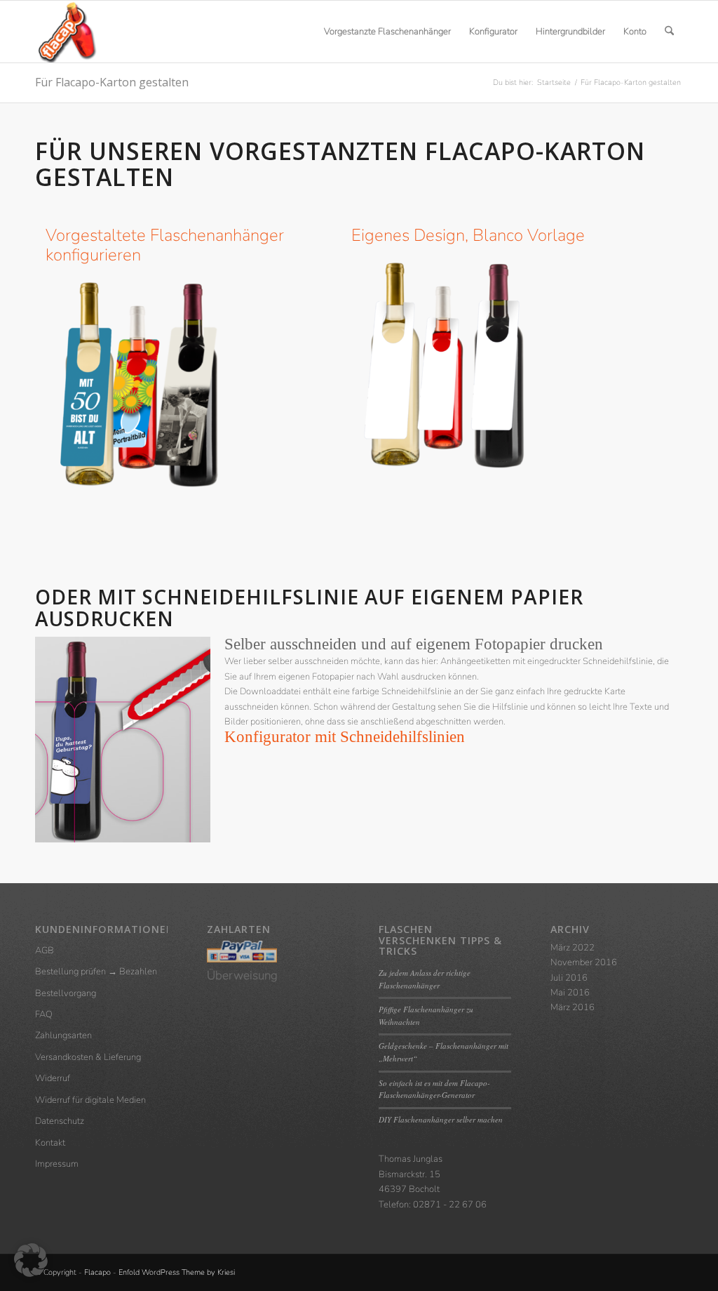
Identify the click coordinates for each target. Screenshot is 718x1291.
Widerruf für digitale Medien (90, 1100)
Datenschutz (59, 1121)
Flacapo (97, 1272)
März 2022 (572, 947)
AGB (44, 950)
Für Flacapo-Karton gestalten (112, 82)
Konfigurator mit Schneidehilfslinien (344, 736)
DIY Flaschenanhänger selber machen (441, 1119)
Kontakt (50, 1143)
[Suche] (669, 31)
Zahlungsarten (63, 1035)
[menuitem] (387, 31)
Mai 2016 (570, 992)
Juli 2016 (569, 978)
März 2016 (572, 1007)
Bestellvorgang (65, 993)
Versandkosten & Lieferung (88, 1057)
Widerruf (52, 1078)
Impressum (57, 1164)
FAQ (44, 1014)
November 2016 (583, 962)
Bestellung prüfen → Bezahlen (96, 971)
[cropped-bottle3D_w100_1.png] (66, 31)
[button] (31, 1260)
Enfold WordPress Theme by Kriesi (176, 1272)
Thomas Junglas (410, 1159)
